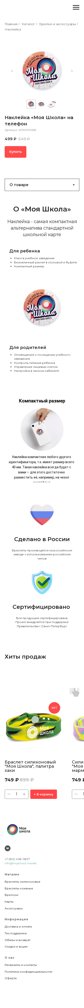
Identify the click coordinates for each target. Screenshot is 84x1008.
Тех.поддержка (16, 933)
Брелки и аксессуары (57, 24)
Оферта (11, 978)
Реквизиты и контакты (21, 965)
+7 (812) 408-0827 (17, 859)
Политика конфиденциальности (28, 971)
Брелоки (11, 895)
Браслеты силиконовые (22, 881)
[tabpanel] (42, 283)
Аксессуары (14, 908)
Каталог (28, 24)
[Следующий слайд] (72, 71)
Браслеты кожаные (19, 888)
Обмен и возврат (17, 940)
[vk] (7, 848)
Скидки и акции (16, 946)
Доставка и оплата (18, 926)
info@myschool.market (21, 863)
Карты (9, 901)
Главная (11, 24)
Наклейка (13, 29)
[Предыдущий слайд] (12, 71)
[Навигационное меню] (76, 7)
